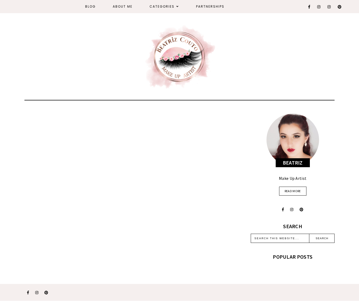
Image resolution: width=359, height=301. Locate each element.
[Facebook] (309, 6)
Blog (90, 6)
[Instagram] (319, 6)
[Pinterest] (340, 6)
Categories (162, 6)
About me (122, 6)
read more (293, 191)
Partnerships (210, 6)
